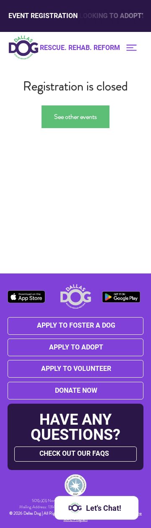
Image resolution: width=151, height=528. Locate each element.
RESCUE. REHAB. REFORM (80, 48)
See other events (75, 116)
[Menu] (131, 47)
